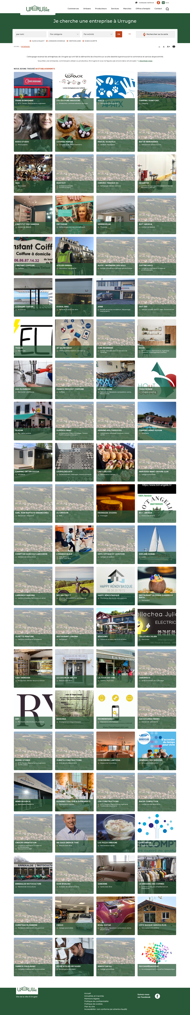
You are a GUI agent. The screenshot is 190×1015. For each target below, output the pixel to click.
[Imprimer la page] (174, 46)
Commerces (73, 9)
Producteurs (101, 9)
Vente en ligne (75, 41)
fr (163, 3)
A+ (168, 46)
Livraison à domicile (56, 41)
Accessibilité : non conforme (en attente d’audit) (105, 1009)
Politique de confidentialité (96, 1001)
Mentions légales (92, 999)
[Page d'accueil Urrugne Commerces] (37, 9)
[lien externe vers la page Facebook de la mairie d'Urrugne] (158, 2)
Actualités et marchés (94, 996)
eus (167, 3)
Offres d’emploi (143, 9)
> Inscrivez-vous (145, 61)
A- (159, 47)
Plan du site (89, 1007)
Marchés (127, 9)
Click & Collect (38, 41)
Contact (158, 9)
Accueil (87, 993)
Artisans (87, 9)
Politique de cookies (93, 1004)
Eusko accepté (91, 41)
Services (115, 9)
